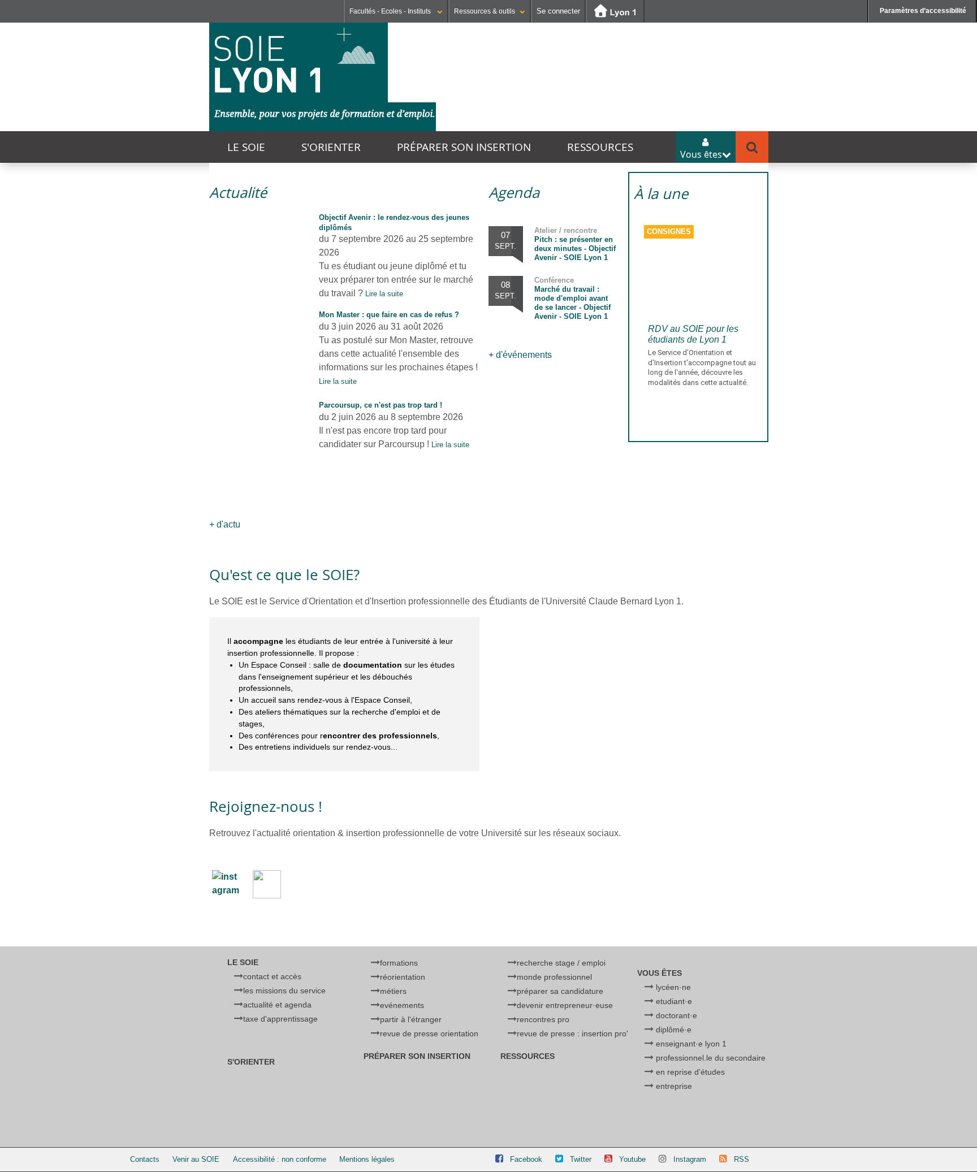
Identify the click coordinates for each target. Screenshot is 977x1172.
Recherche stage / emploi (561, 962)
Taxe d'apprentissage (280, 1018)
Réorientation (402, 976)
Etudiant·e (674, 1001)
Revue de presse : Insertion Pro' (572, 1033)
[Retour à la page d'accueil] (322, 77)
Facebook (526, 1159)
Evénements (402, 1005)
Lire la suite (384, 293)
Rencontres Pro (543, 1019)
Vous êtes (659, 973)
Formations (399, 962)
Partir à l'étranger (411, 1019)
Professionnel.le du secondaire (711, 1057)
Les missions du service (284, 990)
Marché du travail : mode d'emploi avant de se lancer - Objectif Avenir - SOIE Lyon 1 (572, 298)
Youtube (632, 1159)
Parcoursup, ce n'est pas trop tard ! (380, 405)
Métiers (393, 991)
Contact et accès (272, 976)
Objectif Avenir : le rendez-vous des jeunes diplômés (394, 222)
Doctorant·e (676, 1015)
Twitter (580, 1159)
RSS (741, 1159)
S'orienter (331, 147)
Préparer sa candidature (560, 991)
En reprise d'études (690, 1071)
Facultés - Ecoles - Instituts (391, 11)
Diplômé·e (673, 1029)
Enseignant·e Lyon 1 (691, 1043)
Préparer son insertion (464, 147)
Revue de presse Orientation (429, 1033)
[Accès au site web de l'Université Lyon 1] (615, 11)
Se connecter (558, 11)
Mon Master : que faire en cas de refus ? (389, 314)
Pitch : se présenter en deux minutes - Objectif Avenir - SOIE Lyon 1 (575, 244)
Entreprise (674, 1086)
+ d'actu (224, 524)
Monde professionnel (554, 976)
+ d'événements (520, 355)
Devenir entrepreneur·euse (565, 1005)
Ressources (600, 147)
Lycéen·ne (673, 987)
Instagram (689, 1159)
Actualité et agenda (277, 1004)
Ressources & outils (484, 11)
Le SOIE (246, 147)
